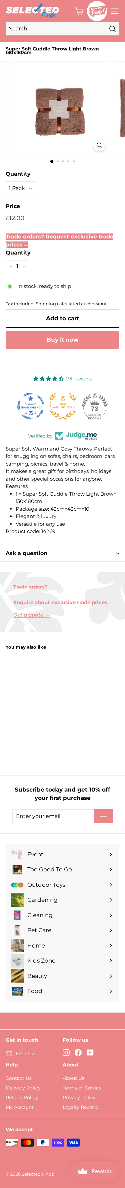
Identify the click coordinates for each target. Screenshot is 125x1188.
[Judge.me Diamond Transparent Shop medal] (30, 406)
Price (13, 206)
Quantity (18, 174)
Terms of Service (82, 1088)
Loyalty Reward (80, 1107)
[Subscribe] (103, 816)
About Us (73, 1078)
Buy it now (63, 339)
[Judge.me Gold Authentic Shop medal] (62, 406)
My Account (20, 1107)
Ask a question (26, 553)
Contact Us (19, 1078)
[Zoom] (99, 145)
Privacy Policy (79, 1097)
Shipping (46, 303)
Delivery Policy (23, 1088)
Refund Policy (22, 1097)
